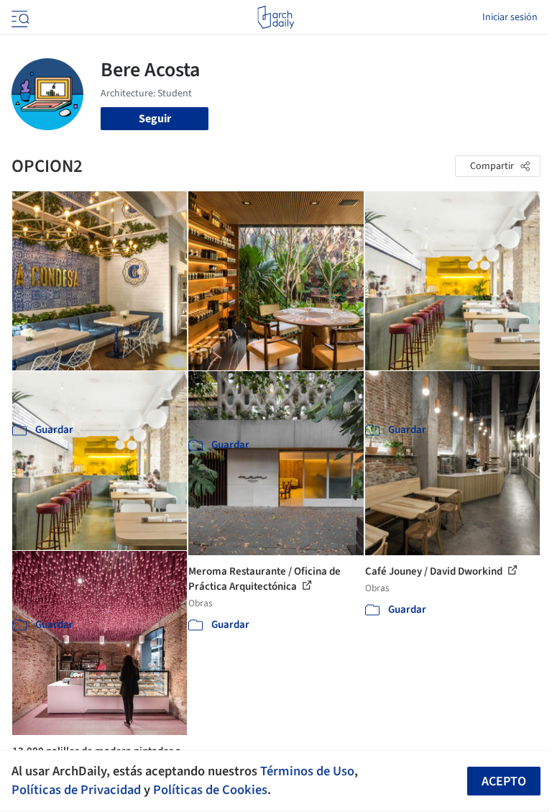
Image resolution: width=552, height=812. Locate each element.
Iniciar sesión (510, 17)
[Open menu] (19, 17)
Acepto (504, 781)
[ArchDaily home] (275, 17)
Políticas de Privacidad (76, 789)
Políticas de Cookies (210, 789)
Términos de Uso (307, 771)
